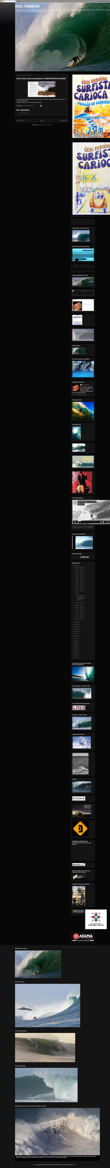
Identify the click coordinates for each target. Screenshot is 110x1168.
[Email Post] (41, 105)
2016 (75, 636)
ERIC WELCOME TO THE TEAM (81, 526)
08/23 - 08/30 (79, 577)
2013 (75, 629)
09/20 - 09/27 (79, 584)
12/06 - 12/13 (79, 614)
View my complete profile (79, 394)
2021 (75, 648)
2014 (75, 631)
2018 (75, 641)
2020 (75, 645)
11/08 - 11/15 (79, 605)
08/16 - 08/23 (79, 574)
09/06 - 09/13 (79, 581)
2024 (75, 655)
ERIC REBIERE (27, 6)
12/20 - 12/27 (79, 619)
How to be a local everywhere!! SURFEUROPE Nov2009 (80, 598)
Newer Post (20, 120)
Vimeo (91, 527)
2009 (75, 565)
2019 (75, 643)
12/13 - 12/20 (79, 617)
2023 (75, 652)
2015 (75, 634)
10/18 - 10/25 (79, 588)
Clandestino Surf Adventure (79, 527)
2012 (75, 627)
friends (77, 593)
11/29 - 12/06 (79, 612)
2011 (75, 624)
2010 (75, 622)
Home (42, 120)
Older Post (63, 120)
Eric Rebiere (85, 384)
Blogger (74, 1164)
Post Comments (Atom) (45, 125)
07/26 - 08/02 (79, 567)
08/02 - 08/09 (79, 570)
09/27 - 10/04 (79, 586)
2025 (75, 657)
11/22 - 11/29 (79, 610)
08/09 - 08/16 (79, 572)
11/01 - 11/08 (79, 602)
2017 (75, 638)
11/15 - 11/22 (79, 607)
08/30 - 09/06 (79, 579)
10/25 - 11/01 (79, 591)
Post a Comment (23, 113)
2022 (75, 650)
